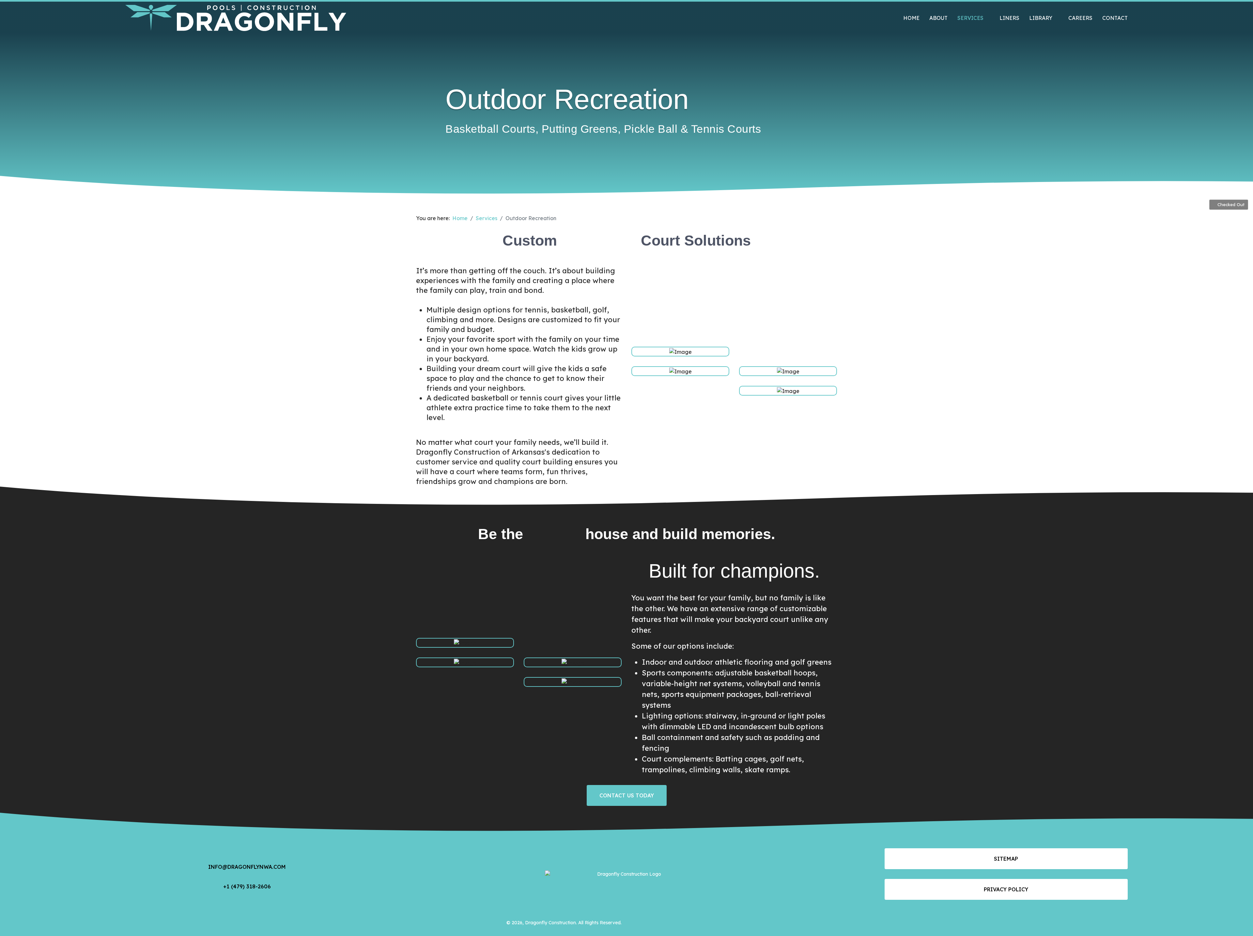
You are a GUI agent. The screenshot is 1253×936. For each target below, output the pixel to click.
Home (911, 18)
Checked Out (1230, 204)
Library (1040, 18)
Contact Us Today (626, 795)
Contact (1115, 18)
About (938, 18)
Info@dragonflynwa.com (247, 867)
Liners (1009, 18)
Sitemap (1006, 858)
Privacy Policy (1006, 889)
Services (970, 18)
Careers (1080, 18)
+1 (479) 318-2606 (247, 886)
